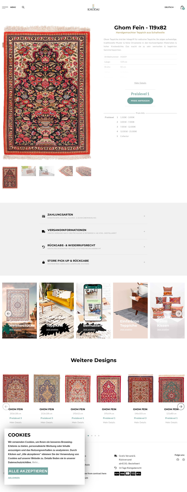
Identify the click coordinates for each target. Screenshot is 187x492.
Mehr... (35, 462)
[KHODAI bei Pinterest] (183, 459)
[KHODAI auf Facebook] (177, 459)
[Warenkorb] (181, 7)
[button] (170, 7)
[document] (44, 456)
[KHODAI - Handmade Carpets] (93, 7)
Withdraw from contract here (91, 473)
